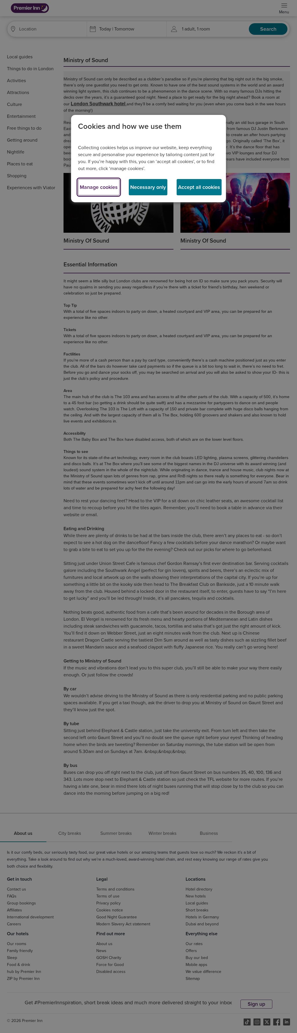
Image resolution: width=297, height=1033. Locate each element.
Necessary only (148, 187)
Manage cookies (99, 187)
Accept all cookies (199, 187)
